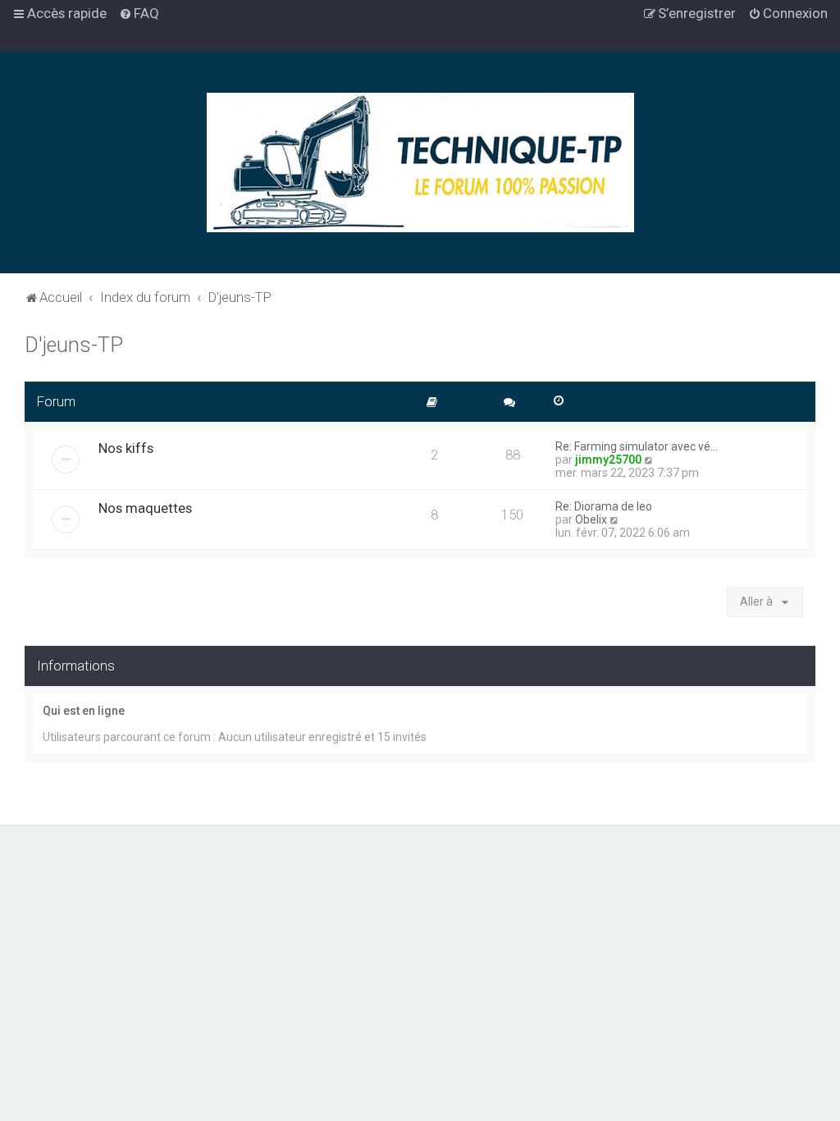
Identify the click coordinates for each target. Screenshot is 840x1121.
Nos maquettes (145, 508)
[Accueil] (420, 162)
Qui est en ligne (84, 710)
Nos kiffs (125, 448)
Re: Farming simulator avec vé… (636, 446)
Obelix (591, 519)
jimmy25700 (608, 459)
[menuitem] (139, 13)
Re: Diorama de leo (603, 506)
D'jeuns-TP (74, 345)
